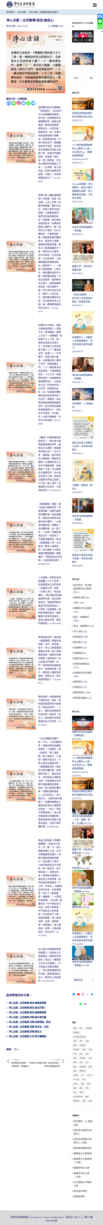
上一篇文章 (23, 1063)
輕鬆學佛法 (79, 692)
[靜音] (89, 40)
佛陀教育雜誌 (80, 698)
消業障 (75, 1075)
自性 (74, 1092)
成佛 (74, 1062)
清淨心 (75, 1084)
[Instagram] (18, 103)
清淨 (84, 1079)
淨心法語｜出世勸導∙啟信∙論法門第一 (27, 1007)
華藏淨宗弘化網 (81, 1168)
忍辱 (87, 1054)
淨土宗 (89, 1075)
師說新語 (78, 637)
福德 (81, 1088)
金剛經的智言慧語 (82, 673)
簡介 (77, 602)
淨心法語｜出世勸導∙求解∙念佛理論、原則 (30, 1022)
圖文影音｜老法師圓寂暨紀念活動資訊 (82, 588)
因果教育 (76, 1050)
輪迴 (87, 1097)
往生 (81, 1054)
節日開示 (78, 642)
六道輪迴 (89, 1028)
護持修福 (76, 907)
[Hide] (102, 31)
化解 (87, 1041)
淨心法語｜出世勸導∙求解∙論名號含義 (27, 1017)
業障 (74, 1071)
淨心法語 (22, 12)
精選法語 (78, 658)
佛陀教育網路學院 (82, 1148)
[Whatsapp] (28, 103)
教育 (74, 1067)
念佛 (74, 1058)
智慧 (90, 1067)
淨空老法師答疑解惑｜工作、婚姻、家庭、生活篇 (82, 820)
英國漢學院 (79, 1196)
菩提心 (82, 1092)
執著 (84, 1050)
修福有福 (78, 653)
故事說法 (78, 687)
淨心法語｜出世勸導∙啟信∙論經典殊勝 (27, 1003)
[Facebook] (9, 103)
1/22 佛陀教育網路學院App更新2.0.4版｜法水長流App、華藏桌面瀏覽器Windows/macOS (82, 765)
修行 (81, 1028)
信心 (16, 1049)
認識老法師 (79, 597)
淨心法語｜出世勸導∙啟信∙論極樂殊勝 (27, 1012)
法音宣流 (10, 12)
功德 (74, 1041)
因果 (74, 1045)
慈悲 (90, 1058)
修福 (74, 1028)
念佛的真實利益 (81, 664)
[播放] (75, 40)
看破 (88, 1084)
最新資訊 (78, 681)
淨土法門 (76, 1079)
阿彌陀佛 (76, 1101)
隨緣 (90, 1101)
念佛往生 (83, 1058)
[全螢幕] (92, 40)
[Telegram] (33, 103)
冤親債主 (76, 1032)
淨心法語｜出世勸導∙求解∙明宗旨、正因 (28, 1027)
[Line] (13, 103)
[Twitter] (23, 103)
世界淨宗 (76, 868)
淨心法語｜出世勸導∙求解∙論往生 (25, 1031)
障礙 (84, 1101)
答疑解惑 (78, 647)
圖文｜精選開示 (81, 617)
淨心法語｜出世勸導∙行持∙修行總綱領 (27, 1036)
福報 (74, 1088)
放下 (87, 1062)
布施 (90, 1050)
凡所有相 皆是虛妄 (79, 1037)
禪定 (87, 1088)
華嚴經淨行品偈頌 (82, 608)
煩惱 (82, 1084)
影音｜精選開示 (81, 626)
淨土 (82, 1075)
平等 (74, 1054)
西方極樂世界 (77, 1097)
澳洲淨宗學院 (80, 1191)
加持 (81, 1041)
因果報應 (83, 1045)
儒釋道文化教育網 (82, 1153)
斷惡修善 (83, 1067)
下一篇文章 (48, 1063)
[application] (83, 36)
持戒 (81, 1062)
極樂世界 (83, 1071)
